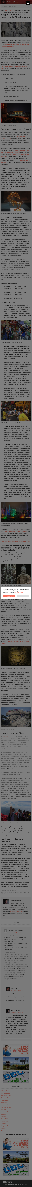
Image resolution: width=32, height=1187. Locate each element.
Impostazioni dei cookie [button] (23, 596)
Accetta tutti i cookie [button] (9, 596)
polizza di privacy (18, 592)
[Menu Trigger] (28, 3)
